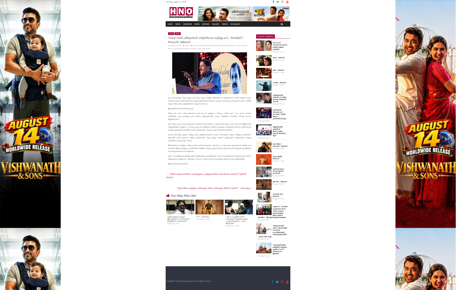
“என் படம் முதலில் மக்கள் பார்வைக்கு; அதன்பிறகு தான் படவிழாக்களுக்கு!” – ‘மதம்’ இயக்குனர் (237, 219)
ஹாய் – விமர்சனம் (278, 70)
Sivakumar (192, 49)
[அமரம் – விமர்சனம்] (264, 56)
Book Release (209, 46)
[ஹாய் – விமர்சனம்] (264, 69)
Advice (195, 46)
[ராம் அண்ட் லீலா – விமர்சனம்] (264, 193)
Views (197, 24)
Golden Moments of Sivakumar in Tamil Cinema (231, 46)
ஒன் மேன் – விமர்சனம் (280, 181)
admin (187, 46)
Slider (178, 34)
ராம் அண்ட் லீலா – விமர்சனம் (278, 195)
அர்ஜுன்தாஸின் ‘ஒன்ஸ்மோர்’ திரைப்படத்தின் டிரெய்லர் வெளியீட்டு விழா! (279, 131)
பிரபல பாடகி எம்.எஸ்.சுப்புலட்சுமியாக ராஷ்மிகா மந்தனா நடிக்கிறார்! (280, 46)
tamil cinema (206, 49)
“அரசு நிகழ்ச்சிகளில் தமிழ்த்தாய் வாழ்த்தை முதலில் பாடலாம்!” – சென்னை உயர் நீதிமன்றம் (280, 249)
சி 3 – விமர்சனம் (203, 216)
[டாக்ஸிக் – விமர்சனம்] (264, 81)
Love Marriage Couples (180, 49)
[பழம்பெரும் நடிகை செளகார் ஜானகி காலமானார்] (264, 168)
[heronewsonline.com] (180, 8)
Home (170, 24)
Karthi (170, 49)
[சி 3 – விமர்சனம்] (209, 201)
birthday (201, 46)
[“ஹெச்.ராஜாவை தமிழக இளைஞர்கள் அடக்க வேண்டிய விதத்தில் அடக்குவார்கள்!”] (180, 201)
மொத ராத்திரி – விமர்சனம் (278, 157)
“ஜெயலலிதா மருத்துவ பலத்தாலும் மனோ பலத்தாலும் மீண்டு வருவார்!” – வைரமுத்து (215, 187)
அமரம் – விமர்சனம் (279, 57)
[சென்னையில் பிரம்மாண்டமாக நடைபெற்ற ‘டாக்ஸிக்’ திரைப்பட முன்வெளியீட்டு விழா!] (264, 109)
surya (199, 49)
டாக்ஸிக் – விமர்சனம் (279, 82)
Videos (225, 24)
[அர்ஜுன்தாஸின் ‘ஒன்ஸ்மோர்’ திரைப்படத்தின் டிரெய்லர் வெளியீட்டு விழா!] (264, 126)
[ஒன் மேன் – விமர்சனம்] (264, 180)
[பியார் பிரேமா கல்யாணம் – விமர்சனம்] (264, 143)
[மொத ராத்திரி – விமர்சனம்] (264, 155)
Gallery (215, 24)
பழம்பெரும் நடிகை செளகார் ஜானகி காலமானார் (278, 171)
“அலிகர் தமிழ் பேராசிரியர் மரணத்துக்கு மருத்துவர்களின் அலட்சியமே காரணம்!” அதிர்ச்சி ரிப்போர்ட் (206, 175)
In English (235, 24)
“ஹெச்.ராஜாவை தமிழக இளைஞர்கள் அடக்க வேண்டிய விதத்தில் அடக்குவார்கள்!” (178, 218)
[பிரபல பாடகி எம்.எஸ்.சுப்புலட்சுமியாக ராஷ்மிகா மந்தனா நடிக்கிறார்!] (264, 41)
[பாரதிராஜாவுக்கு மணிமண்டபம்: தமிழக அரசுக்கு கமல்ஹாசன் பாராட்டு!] (264, 94)
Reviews (205, 24)
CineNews (187, 24)
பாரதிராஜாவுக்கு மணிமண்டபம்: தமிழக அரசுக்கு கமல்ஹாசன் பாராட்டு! (280, 98)
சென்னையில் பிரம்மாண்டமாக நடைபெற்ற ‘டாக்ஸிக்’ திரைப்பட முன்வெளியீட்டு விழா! (280, 114)
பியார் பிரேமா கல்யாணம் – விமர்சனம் (280, 145)
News (178, 24)
